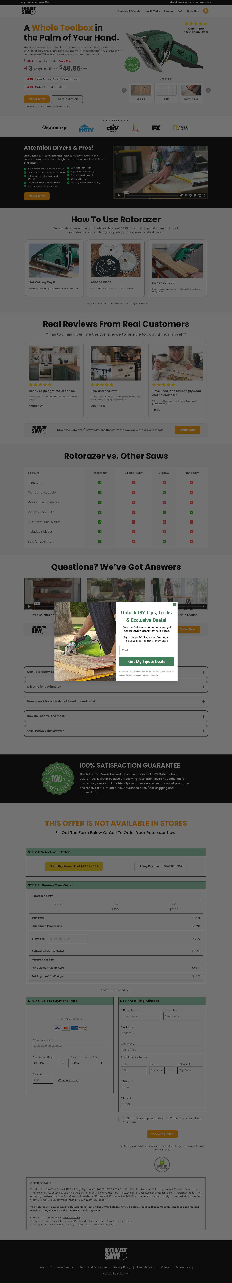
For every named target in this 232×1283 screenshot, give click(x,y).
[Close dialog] (174, 604)
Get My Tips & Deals (146, 661)
